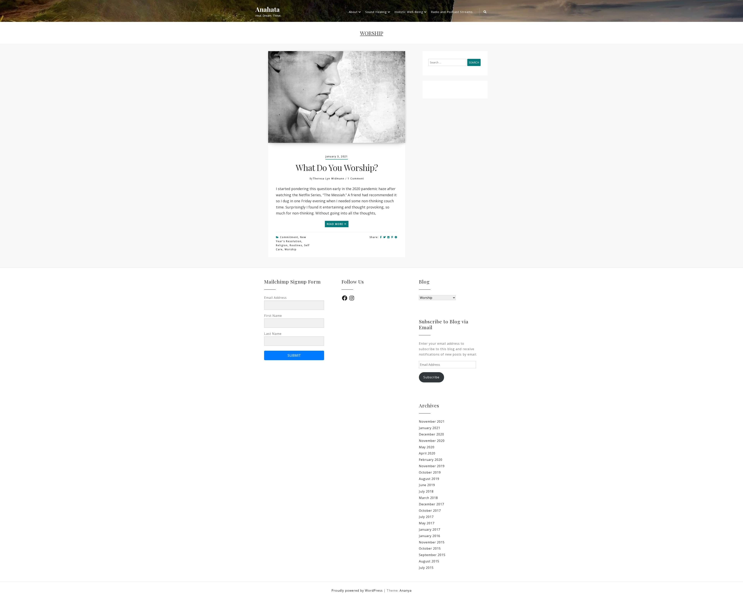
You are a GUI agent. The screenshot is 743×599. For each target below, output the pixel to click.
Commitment (289, 237)
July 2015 (426, 568)
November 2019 (432, 466)
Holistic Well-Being (409, 12)
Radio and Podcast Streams (452, 12)
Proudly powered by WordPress (357, 590)
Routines (296, 245)
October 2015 (430, 548)
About (353, 12)
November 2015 (432, 542)
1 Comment (356, 178)
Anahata (267, 9)
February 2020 (430, 460)
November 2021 (432, 421)
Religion (282, 245)
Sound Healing (376, 12)
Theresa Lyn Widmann (328, 178)
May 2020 (426, 447)
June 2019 (427, 485)
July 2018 (426, 491)
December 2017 (431, 504)
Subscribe (431, 377)
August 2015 (429, 561)
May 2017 (426, 523)
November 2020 (432, 441)
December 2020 (431, 434)
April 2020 (427, 453)
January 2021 (429, 428)
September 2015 (432, 555)
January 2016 (429, 536)
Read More (335, 224)
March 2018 (428, 498)
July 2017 (426, 517)
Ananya (406, 590)
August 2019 (429, 479)
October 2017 (430, 510)
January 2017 (429, 529)
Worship (291, 249)
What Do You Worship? (337, 167)
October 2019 (430, 472)
